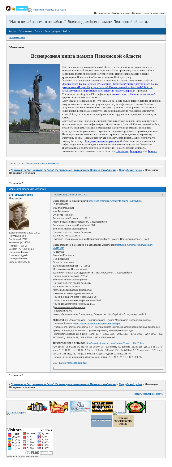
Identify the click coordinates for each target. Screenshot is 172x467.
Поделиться (59, 194)
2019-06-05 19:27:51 (76, 194)
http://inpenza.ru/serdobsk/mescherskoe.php (98, 323)
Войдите (30, 163)
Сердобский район (130, 170)
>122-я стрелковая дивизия (72, 363)
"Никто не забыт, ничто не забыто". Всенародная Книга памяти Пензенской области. (63, 170)
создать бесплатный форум (148, 394)
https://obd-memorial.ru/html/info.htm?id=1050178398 (115, 201)
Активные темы (17, 37)
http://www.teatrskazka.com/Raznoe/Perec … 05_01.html (115, 343)
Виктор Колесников (21, 194)
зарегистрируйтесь (50, 163)
